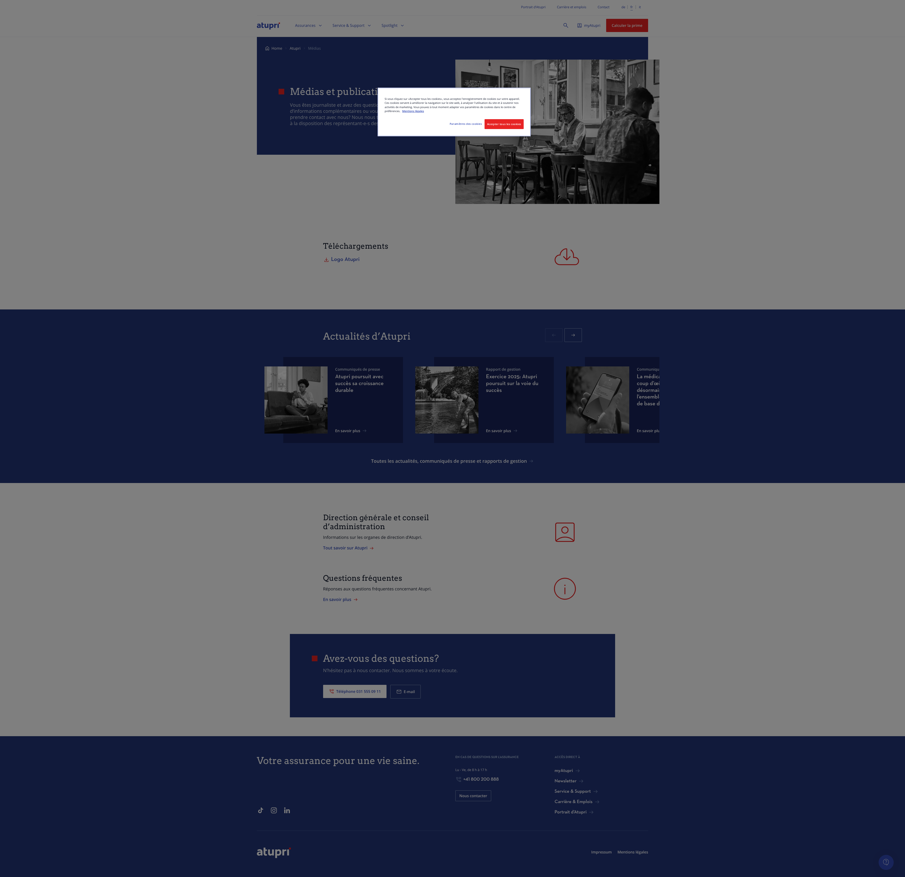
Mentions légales (413, 111)
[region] (454, 112)
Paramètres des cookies (466, 124)
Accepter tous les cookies (504, 124)
